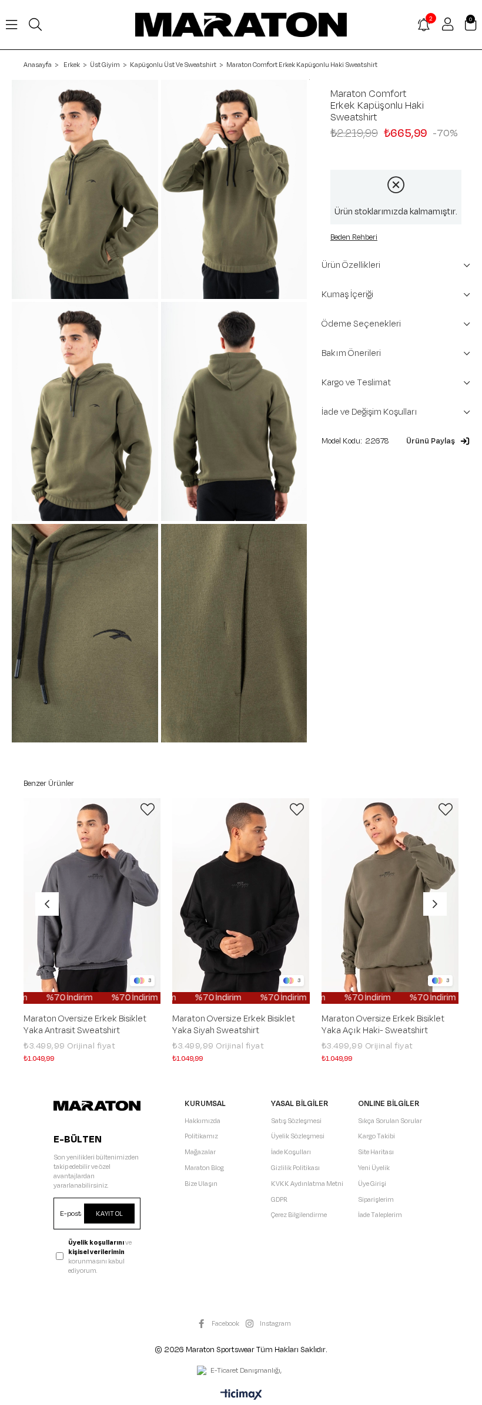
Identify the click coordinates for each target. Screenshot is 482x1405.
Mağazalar (200, 1152)
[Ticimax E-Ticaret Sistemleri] (241, 1395)
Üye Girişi (372, 1183)
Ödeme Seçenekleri (361, 324)
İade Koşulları (291, 1152)
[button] (438, 441)
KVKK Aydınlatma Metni (307, 1183)
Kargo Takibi (376, 1136)
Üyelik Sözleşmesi (297, 1136)
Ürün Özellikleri (351, 265)
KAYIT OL (109, 1213)
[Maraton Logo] (96, 1106)
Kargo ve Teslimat (356, 383)
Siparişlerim (376, 1199)
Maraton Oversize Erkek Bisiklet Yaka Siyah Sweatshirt (233, 1025)
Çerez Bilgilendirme (299, 1214)
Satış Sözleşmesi (296, 1120)
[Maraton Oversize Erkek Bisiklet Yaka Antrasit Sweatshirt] (92, 901)
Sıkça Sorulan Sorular (390, 1120)
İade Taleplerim (380, 1214)
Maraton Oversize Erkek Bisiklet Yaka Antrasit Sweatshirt (85, 1025)
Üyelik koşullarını (96, 1242)
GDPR (279, 1199)
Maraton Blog (204, 1167)
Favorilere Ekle (147, 809)
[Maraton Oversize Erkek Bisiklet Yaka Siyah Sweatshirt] (240, 901)
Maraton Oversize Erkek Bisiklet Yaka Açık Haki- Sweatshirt (383, 1025)
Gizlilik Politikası (295, 1167)
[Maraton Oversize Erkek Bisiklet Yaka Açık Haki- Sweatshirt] (390, 901)
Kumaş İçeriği (347, 294)
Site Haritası (376, 1152)
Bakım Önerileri (351, 353)
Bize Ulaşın (201, 1183)
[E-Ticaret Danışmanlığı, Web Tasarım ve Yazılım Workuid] (241, 1371)
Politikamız (201, 1136)
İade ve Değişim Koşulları (369, 412)
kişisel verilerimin (96, 1251)
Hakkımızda (202, 1120)
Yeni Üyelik (374, 1167)
